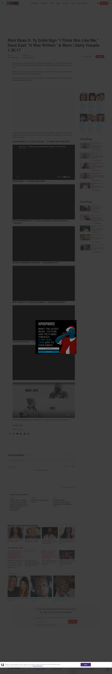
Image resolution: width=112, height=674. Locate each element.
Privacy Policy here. (38, 666)
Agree (85, 664)
